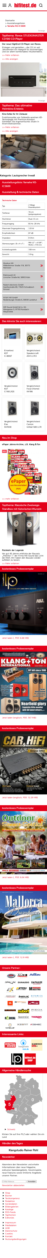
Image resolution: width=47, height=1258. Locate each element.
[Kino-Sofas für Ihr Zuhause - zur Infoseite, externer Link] (23, 152)
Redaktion (10, 1201)
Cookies (9, 1233)
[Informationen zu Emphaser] (36, 983)
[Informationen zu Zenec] (36, 1024)
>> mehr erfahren (10, 498)
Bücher (8, 1195)
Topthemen (10, 1215)
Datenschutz (11, 1230)
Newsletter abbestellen (13, 1185)
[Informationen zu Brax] (10, 983)
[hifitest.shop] (30, 1064)
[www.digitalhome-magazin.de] (10, 1050)
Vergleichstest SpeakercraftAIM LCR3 (33, 353)
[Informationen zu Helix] (23, 997)
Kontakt (9, 1236)
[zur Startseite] (25, 5)
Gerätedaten (11, 1204)
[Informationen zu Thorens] (36, 1017)
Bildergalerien (11, 1206)
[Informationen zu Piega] (36, 1010)
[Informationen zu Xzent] (22, 1024)
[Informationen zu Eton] (21, 989)
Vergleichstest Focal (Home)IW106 (33, 389)
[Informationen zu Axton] (34, 975)
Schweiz (11, 1129)
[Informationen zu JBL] (10, 1004)
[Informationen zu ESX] (10, 990)
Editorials (9, 1217)
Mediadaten (10, 1225)
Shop (7, 1192)
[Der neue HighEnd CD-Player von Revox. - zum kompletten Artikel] (23, 79)
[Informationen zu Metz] (33, 1003)
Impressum (10, 1222)
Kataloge (9, 1209)
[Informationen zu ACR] (11, 976)
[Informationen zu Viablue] (10, 1026)
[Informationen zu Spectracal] (23, 1017)
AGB (7, 1228)
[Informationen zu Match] (20, 1002)
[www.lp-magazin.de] (16, 1064)
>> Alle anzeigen (10, 59)
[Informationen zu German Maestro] (34, 989)
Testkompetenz (12, 1198)
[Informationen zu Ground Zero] (10, 996)
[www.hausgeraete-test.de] (23, 1050)
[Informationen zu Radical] (10, 1018)
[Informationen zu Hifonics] (36, 996)
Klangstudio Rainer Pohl (23, 1150)
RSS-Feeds (10, 1212)
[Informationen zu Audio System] (22, 976)
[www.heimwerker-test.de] (36, 1050)
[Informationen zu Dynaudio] (23, 982)
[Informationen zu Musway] (10, 1010)
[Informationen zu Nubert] (23, 1011)
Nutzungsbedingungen (16, 1239)
